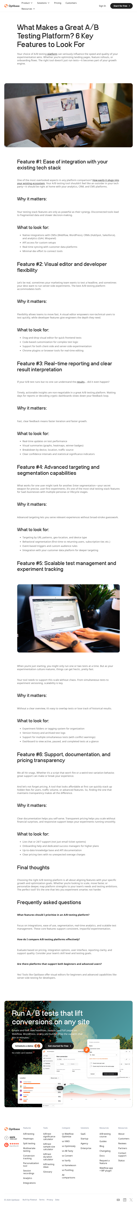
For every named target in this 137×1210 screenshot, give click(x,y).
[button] (27, 3)
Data (57, 1199)
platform (52, 53)
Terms (42, 1199)
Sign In (102, 5)
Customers (71, 2)
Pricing (57, 2)
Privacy (50, 1199)
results (81, 381)
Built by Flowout (30, 1199)
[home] (11, 5)
